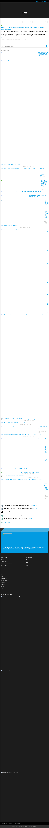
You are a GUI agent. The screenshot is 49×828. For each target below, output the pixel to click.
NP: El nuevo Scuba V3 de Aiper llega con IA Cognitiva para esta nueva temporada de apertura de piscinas (47, 268)
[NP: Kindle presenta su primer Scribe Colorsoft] (11, 164)
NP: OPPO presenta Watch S (21, 468)
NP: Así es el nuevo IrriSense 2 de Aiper (27, 422)
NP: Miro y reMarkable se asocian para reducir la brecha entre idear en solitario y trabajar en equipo (46, 209)
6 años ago (34, 505)
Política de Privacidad (22, 826)
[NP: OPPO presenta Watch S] (7, 467)
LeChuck (3, 39)
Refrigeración (4, 580)
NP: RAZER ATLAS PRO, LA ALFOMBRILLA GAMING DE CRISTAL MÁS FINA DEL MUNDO (44, 183)
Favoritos (37, 1)
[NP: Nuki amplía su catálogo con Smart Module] (11, 418)
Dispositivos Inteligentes (6, 563)
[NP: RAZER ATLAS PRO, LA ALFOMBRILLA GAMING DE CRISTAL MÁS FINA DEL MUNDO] (20, 179)
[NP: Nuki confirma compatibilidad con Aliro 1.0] (11, 434)
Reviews (3, 582)
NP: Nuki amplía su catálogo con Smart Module (33, 419)
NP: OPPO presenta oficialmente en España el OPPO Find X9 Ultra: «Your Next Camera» (43, 172)
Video (27, 565)
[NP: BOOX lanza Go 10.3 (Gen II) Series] (9, 225)
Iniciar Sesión (43, 1)
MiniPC (2, 574)
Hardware (3, 567)
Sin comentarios (16, 39)
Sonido (2, 586)
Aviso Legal (14, 826)
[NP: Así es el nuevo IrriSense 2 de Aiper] (9, 422)
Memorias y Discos (5, 572)
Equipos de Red (4, 565)
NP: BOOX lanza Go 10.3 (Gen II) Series (27, 225)
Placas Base (4, 578)
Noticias (27, 559)
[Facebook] (31, 1)
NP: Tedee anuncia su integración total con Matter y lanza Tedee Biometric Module (42, 428)
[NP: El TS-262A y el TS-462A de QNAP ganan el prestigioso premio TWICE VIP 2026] (19, 51)
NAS (2, 576)
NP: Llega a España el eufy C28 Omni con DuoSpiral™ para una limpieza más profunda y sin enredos (46, 449)
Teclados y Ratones (5, 591)
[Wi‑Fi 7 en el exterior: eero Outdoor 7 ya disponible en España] (14, 194)
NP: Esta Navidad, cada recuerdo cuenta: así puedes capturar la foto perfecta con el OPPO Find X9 (46, 487)
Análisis (2, 559)
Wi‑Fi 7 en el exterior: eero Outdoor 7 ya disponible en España (38, 196)
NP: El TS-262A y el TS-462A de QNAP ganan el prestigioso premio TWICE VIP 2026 (43, 54)
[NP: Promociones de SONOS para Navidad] (10, 471)
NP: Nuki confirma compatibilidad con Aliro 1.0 (32, 434)
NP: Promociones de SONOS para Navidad (30, 472)
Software (3, 584)
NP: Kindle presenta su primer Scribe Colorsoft (32, 165)
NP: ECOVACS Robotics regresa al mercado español (36, 476)
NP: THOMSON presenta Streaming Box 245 (31, 191)
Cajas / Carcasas (4, 561)
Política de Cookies (32, 826)
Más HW (3, 570)
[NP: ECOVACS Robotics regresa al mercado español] (12, 475)
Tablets (3, 588)
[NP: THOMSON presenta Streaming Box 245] (11, 191)
